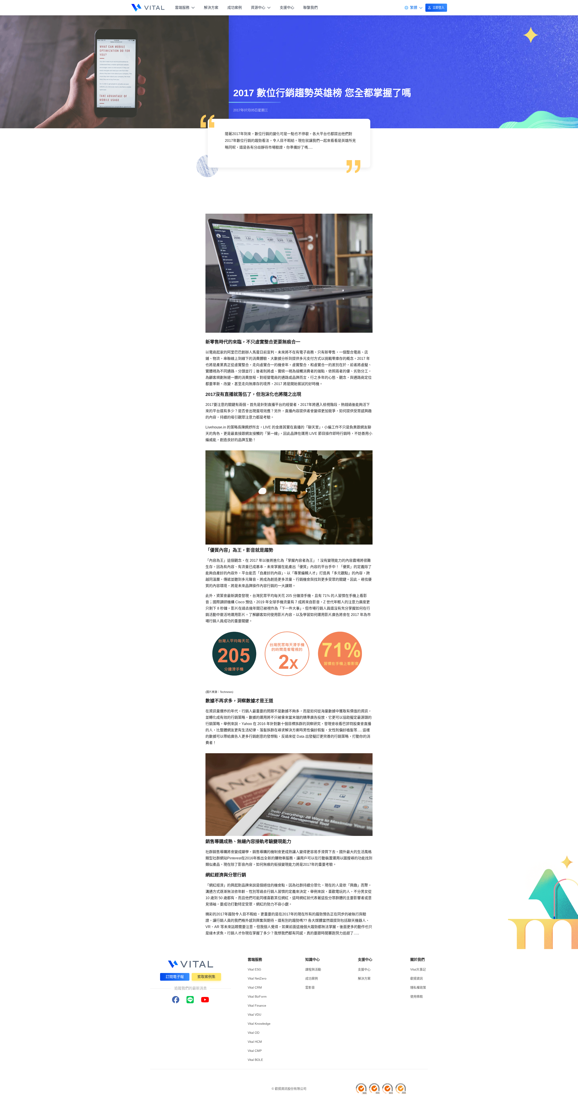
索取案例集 (206, 977)
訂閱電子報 (175, 977)
